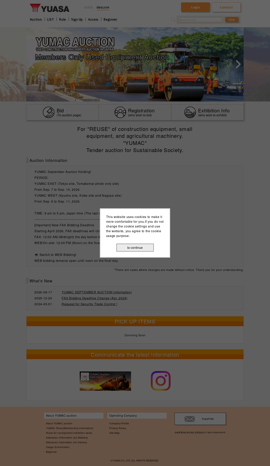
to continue (135, 247)
